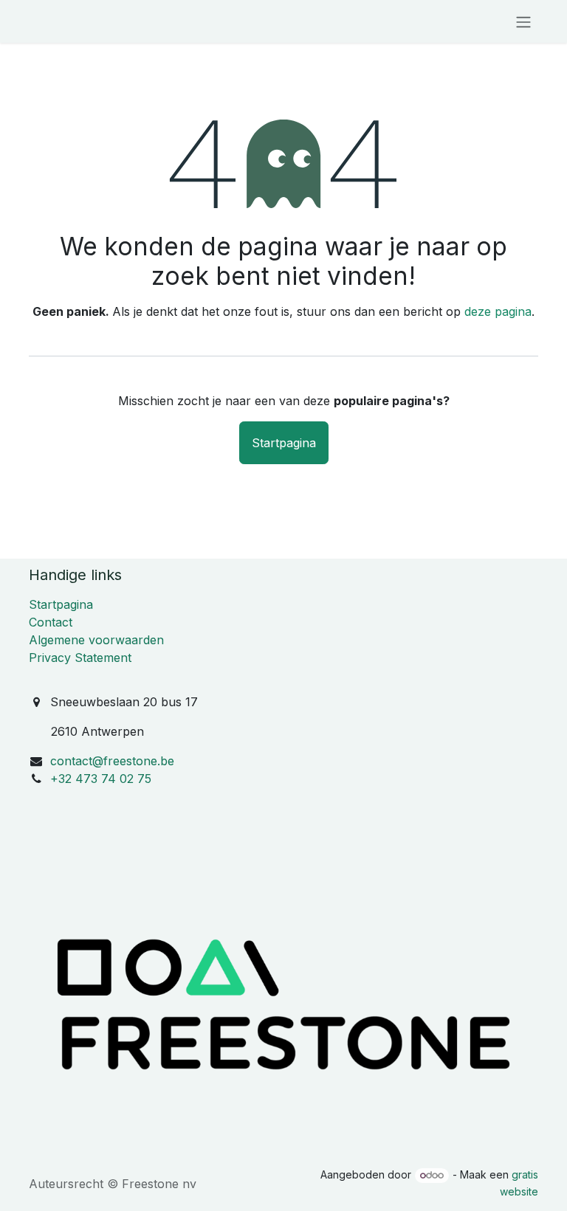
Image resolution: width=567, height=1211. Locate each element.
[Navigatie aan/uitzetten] (523, 21)
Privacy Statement (80, 657)
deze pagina (498, 311)
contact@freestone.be (112, 760)
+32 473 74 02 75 (100, 778)
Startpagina (284, 442)
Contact (50, 622)
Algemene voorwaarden (96, 639)
